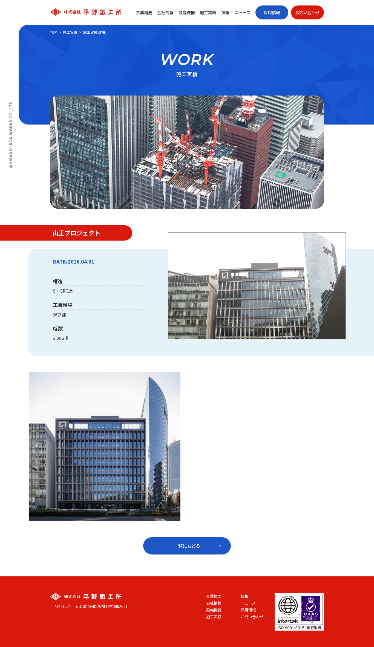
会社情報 (165, 12)
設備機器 (187, 12)
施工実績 (208, 12)
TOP (53, 32)
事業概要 (144, 12)
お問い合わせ (307, 12)
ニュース (242, 12)
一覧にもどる (187, 545)
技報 (225, 12)
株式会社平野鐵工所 (85, 12)
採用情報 (272, 12)
